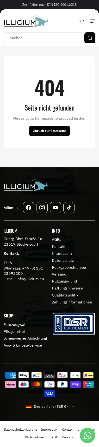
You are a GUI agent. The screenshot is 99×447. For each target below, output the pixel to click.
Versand (68, 437)
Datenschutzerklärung (20, 429)
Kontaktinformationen (78, 429)
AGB (54, 437)
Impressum (49, 429)
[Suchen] (89, 37)
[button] (91, 21)
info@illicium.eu (30, 278)
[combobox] (49, 38)
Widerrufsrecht (36, 437)
